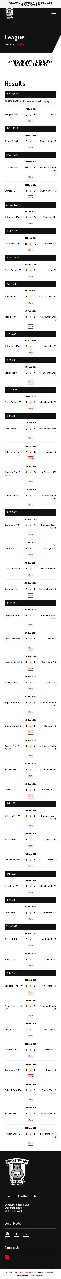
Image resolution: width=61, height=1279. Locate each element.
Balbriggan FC (50, 548)
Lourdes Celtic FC (48, 939)
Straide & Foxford (13, 141)
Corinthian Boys (12, 167)
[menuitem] (52, 13)
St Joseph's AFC (12, 217)
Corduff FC (51, 639)
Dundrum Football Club (25, 1272)
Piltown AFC (10, 317)
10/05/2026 (12, 94)
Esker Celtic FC (11, 913)
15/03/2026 (12, 128)
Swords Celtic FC (48, 568)
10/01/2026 (11, 360)
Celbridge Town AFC (14, 986)
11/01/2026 (11, 333)
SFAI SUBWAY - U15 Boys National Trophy (27, 101)
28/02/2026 (12, 204)
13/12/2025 (11, 416)
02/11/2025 (11, 926)
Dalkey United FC (12, 816)
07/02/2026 (12, 284)
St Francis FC (11, 296)
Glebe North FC (11, 682)
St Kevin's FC (10, 959)
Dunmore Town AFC (47, 296)
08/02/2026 (12, 257)
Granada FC (10, 191)
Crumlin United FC (48, 141)
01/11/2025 (11, 973)
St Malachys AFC (48, 1113)
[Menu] (52, 13)
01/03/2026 (12, 154)
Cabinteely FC (11, 589)
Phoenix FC (51, 1070)
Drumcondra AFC (12, 429)
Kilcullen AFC (50, 244)
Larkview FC (10, 1029)
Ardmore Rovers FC (13, 452)
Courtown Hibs (49, 217)
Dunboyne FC (50, 726)
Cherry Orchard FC (13, 270)
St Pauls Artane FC (13, 860)
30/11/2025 (11, 512)
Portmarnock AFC (48, 769)
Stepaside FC (11, 839)
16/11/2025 (11, 803)
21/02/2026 (12, 231)
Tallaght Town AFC (13, 1090)
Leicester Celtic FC (47, 402)
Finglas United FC (12, 702)
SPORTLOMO (37, 1275)
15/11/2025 (11, 873)
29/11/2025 (11, 602)
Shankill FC (9, 790)
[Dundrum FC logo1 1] (25, 13)
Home (8, 44)
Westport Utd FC (12, 115)
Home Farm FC (11, 886)
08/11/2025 (11, 900)
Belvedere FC (50, 346)
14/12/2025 (11, 389)
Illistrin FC (52, 115)
